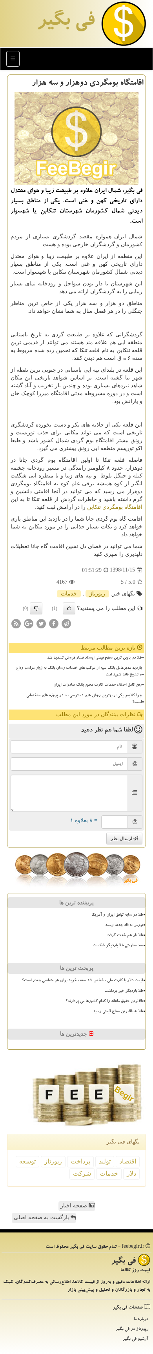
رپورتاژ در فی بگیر (131, 1329)
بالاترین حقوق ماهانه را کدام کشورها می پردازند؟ (104, 1001)
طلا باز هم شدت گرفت (124, 935)
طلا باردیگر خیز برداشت (123, 991)
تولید (105, 1161)
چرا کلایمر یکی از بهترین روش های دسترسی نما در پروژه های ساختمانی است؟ (84, 699)
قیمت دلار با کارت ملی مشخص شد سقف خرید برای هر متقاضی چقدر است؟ (82, 980)
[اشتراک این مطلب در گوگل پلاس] (28, 623)
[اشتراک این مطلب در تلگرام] (66, 623)
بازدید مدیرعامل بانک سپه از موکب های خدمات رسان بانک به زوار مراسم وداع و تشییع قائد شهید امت (79, 671)
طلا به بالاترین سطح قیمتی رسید (118, 1011)
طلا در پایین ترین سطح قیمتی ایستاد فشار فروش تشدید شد (94, 658)
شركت (82, 1173)
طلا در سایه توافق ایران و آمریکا (117, 915)
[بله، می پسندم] (69, 608)
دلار (131, 1173)
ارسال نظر (122, 838)
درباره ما (141, 1319)
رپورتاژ (97, 594)
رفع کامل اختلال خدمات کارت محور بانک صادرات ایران (97, 685)
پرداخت (80, 1161)
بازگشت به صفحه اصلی (42, 1217)
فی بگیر (65, 22)
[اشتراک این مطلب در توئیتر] (41, 623)
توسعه (27, 1161)
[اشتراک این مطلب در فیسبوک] (53, 623)
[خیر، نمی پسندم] (36, 608)
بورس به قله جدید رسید (124, 925)
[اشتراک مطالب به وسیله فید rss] (16, 623)
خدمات (69, 594)
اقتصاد (127, 1161)
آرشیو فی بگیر (135, 1339)
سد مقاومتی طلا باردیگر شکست (118, 946)
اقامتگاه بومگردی (122, 507)
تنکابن (94, 507)
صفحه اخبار (74, 1206)
